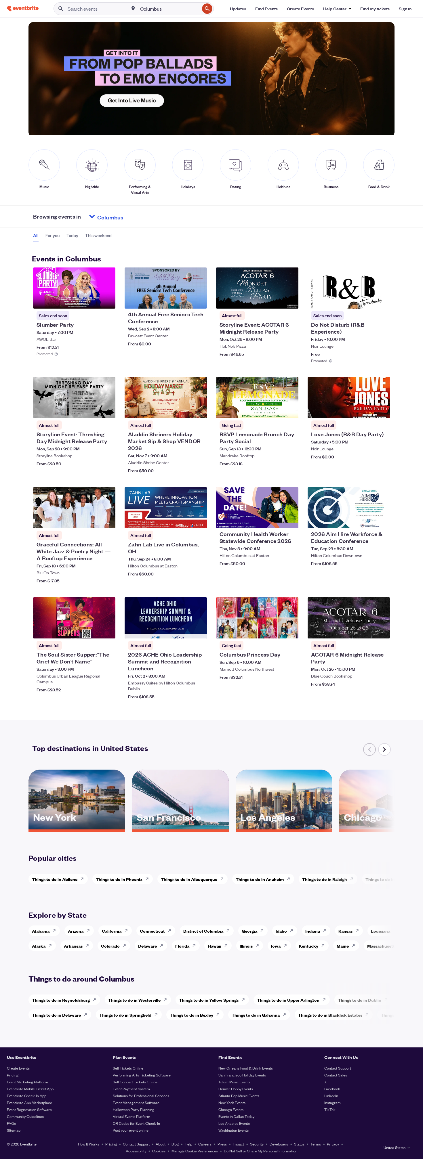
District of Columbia (203, 931)
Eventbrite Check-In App (26, 1095)
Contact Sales (335, 1075)
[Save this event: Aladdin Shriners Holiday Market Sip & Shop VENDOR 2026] (185, 410)
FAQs (11, 1123)
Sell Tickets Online (128, 1068)
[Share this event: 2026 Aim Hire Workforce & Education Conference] (382, 520)
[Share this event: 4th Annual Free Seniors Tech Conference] (199, 300)
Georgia (249, 931)
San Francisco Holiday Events (242, 1075)
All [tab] (36, 235)
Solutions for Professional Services (141, 1095)
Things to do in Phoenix (119, 879)
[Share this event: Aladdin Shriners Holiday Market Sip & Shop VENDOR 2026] (199, 410)
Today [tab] (72, 235)
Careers (205, 1144)
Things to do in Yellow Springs (209, 1000)
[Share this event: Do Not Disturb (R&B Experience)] (382, 300)
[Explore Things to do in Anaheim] (290, 879)
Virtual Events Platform (131, 1116)
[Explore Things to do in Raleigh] (353, 879)
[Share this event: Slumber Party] (107, 300)
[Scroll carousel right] (384, 749)
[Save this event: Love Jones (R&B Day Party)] (368, 410)
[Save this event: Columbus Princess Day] (276, 630)
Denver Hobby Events (235, 1088)
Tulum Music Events (234, 1082)
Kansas (345, 931)
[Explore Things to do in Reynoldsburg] (96, 999)
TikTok (330, 1109)
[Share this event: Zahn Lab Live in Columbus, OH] (199, 520)
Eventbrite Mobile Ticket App (30, 1088)
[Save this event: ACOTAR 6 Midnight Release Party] (368, 630)
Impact (238, 1144)
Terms (315, 1144)
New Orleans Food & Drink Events (245, 1068)
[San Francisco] (180, 827)
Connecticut (152, 931)
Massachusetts (382, 946)
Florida (182, 946)
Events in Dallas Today (236, 1116)
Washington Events (233, 1130)
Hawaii (214, 946)
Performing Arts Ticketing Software (142, 1075)
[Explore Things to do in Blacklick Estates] (369, 1014)
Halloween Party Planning (133, 1109)
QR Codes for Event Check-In (136, 1123)
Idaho (281, 931)
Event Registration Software (29, 1109)
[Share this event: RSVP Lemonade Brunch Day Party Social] (290, 410)
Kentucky (308, 946)
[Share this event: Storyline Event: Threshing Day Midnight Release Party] (107, 410)
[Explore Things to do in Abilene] (84, 879)
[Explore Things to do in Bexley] (220, 1014)
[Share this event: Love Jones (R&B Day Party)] (382, 410)
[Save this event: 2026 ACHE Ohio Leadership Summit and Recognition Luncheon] (185, 630)
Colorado (110, 946)
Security (257, 1144)
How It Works (88, 1144)
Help (188, 1144)
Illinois (246, 946)
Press (222, 1144)
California (111, 931)
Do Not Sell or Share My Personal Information (260, 1151)
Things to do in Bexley (191, 1015)
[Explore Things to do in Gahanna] (286, 1014)
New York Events (231, 1102)
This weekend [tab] (98, 235)
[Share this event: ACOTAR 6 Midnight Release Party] (382, 630)
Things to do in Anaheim (260, 879)
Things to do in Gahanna (256, 1015)
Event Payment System (131, 1088)
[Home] (23, 8)
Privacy (333, 1144)
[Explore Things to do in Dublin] (388, 999)
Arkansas (73, 946)
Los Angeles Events (234, 1123)
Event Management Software (136, 1102)
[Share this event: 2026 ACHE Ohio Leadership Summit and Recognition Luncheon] (199, 630)
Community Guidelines (25, 1116)
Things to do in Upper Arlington (288, 1000)
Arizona (75, 931)
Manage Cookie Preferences (195, 1151)
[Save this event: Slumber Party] (93, 300)
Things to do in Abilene (54, 879)
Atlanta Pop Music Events (238, 1095)
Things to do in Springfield (125, 1015)
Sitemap (13, 1130)
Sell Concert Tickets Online (135, 1082)
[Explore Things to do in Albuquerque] (224, 879)
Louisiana (380, 931)
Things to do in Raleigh (324, 879)
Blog (175, 1144)
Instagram (332, 1102)
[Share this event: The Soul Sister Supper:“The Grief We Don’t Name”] (107, 630)
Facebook (332, 1088)
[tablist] (72, 237)
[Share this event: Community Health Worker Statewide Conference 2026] (290, 520)
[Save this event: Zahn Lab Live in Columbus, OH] (185, 520)
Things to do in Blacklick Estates (330, 1015)
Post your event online (130, 1130)
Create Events (18, 1068)
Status (299, 1144)
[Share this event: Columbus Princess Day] (290, 630)
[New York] (76, 827)
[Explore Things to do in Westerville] (167, 999)
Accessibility (136, 1151)
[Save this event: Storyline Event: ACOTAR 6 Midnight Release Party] (276, 300)
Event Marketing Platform (27, 1082)
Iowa (276, 946)
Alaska (38, 946)
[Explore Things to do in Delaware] (87, 1014)
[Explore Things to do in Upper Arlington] (326, 999)
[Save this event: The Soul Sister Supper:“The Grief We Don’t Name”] (93, 630)
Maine (343, 946)
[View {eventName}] (74, 288)
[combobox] (169, 8)
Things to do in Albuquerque (189, 879)
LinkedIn (331, 1095)
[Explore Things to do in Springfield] (158, 1014)
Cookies (158, 1151)
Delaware (147, 946)
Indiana (312, 931)
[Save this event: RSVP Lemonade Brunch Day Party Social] (276, 410)
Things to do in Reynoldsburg (61, 1000)
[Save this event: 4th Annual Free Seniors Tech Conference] (185, 300)
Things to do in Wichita (388, 879)
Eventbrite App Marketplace (29, 1102)
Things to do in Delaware (56, 1015)
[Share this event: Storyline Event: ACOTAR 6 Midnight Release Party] (290, 300)
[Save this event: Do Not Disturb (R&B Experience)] (368, 300)
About (160, 1144)
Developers (279, 1144)
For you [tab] (52, 235)
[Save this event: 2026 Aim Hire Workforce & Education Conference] (368, 520)
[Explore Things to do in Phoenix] (149, 879)
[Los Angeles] (284, 827)
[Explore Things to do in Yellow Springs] (245, 999)
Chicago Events (230, 1109)
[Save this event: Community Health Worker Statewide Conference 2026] (276, 520)
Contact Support (337, 1068)
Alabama (40, 931)
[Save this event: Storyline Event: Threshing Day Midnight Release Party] (93, 410)
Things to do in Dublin (359, 1000)
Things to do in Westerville (134, 1000)
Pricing (12, 1075)
